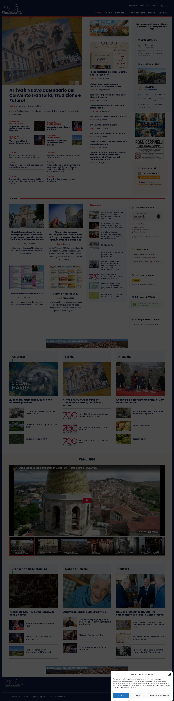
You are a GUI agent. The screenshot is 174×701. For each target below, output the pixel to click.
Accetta (120, 695)
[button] (169, 674)
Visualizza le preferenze (158, 695)
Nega (138, 695)
